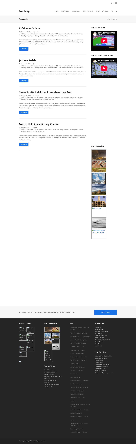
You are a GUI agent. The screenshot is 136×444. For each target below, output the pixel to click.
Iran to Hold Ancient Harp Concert (39, 124)
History (47, 34)
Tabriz (72, 420)
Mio (84, 397)
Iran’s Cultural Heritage (33, 36)
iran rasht (86, 380)
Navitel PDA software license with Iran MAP (80, 405)
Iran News (71, 34)
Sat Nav (86, 416)
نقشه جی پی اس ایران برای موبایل (104, 373)
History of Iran (99, 333)
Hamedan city (80, 353)
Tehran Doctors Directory (51, 384)
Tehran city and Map (76, 429)
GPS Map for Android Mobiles (103, 356)
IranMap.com (74, 374)
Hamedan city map (76, 357)
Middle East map (75, 397)
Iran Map (73, 370)
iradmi (37, 32)
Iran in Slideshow (100, 338)
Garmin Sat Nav (75, 347)
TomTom (85, 432)
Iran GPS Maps (56, 34)
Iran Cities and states (101, 335)
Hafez (72, 353)
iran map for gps (75, 377)
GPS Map (73, 350)
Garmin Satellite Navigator (78, 343)
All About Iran (25, 34)
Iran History (64, 34)
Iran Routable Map (76, 384)
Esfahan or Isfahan (30, 28)
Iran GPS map (74, 364)
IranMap (24, 11)
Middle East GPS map (76, 394)
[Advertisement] (106, 112)
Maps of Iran (43, 36)
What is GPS (98, 346)
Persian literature (53, 36)
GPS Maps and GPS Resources (53, 376)
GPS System (81, 350)
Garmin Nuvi (86, 336)
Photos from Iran (63, 36)
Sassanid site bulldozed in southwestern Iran (45, 92)
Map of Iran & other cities (102, 340)
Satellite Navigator (75, 416)
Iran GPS (46, 378)
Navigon (73, 401)
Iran (50, 34)
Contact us (98, 327)
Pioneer (86, 410)
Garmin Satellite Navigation (78, 340)
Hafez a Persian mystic (101, 331)
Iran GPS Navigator (100, 368)
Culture (31, 34)
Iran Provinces (78, 34)
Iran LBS (46, 382)
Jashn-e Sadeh (27, 60)
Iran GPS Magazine (50, 380)
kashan (72, 391)
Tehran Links (48, 387)
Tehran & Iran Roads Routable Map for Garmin (79, 424)
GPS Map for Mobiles (101, 358)
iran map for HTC (75, 380)
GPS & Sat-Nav (99, 329)
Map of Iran (80, 391)
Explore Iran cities (39, 34)
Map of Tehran (99, 342)
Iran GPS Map (99, 360)
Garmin (72, 333)
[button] (112, 11)
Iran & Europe (74, 360)
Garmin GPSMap (82, 333)
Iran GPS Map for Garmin (77, 367)
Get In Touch (105, 312)
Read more (24, 49)
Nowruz (79, 410)
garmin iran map (75, 336)
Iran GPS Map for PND (101, 366)
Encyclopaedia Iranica (50, 372)
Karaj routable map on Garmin (79, 387)
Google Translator (49, 374)
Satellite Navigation (76, 413)
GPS (83, 347)
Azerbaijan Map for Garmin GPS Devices (79, 329)
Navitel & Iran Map (100, 371)
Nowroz (72, 410)
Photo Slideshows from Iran (65, 68)
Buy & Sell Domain (49, 370)
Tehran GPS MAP (75, 432)
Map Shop (98, 344)
